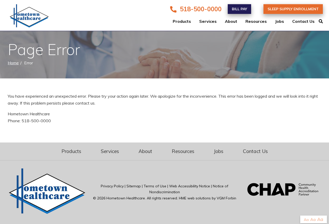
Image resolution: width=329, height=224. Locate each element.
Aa (306, 219)
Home (13, 62)
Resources (256, 21)
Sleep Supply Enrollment (293, 9)
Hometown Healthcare (125, 198)
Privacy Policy (112, 186)
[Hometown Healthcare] (25, 17)
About (231, 21)
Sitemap (133, 186)
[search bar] (324, 21)
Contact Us (303, 21)
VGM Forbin (226, 198)
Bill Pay (239, 9)
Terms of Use (155, 186)
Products (182, 21)
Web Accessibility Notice (189, 186)
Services (208, 21)
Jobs (279, 21)
